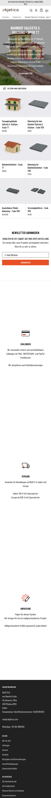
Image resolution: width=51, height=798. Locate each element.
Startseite (5, 17)
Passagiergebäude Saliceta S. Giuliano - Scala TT (13, 113)
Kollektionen (17, 17)
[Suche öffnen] (31, 10)
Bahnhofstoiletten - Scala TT (13, 156)
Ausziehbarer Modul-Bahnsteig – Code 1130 (13, 198)
